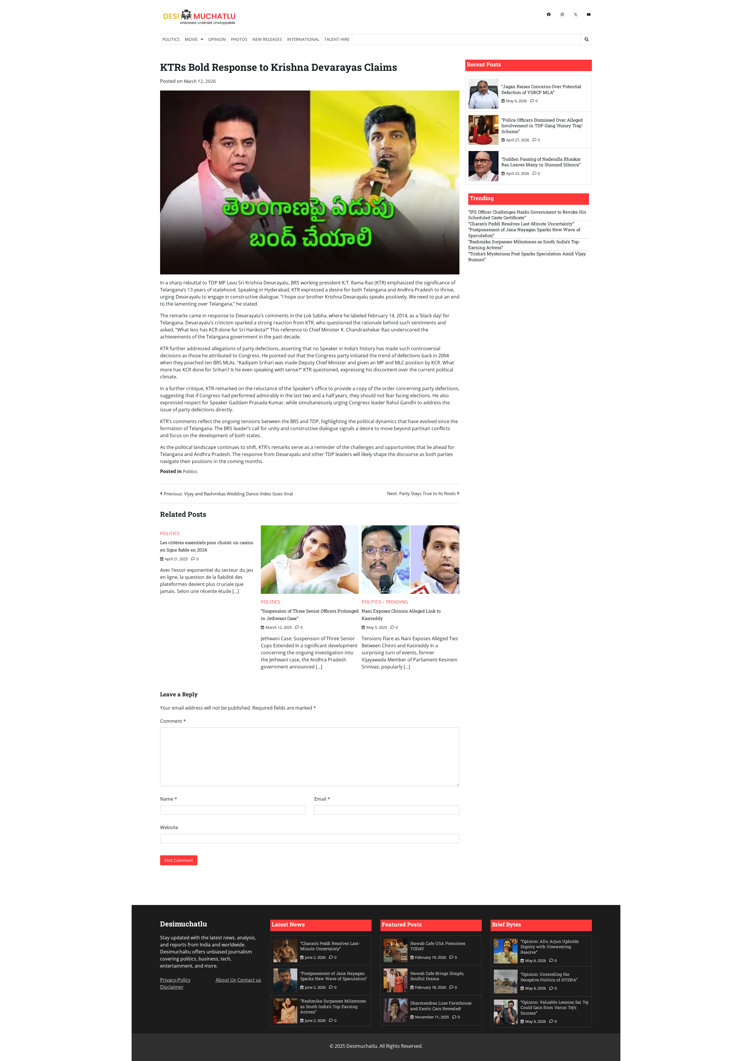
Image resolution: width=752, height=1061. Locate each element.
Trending (397, 602)
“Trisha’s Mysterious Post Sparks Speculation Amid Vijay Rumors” (527, 256)
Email (322, 799)
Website (169, 827)
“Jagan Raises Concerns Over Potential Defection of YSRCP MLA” (541, 89)
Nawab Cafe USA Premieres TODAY (437, 946)
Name (168, 799)
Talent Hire (337, 39)
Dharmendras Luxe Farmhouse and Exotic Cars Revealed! (440, 1005)
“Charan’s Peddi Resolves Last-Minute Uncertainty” (521, 224)
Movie (191, 39)
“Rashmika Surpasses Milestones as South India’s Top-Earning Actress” (524, 244)
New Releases (267, 39)
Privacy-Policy (175, 980)
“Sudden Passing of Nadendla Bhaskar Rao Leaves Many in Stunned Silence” (541, 162)
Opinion (217, 39)
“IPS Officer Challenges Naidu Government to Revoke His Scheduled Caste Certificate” (527, 215)
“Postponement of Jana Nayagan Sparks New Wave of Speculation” (524, 232)
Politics (171, 39)
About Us (226, 980)
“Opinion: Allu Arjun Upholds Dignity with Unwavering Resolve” (550, 946)
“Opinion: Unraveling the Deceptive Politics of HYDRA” (549, 977)
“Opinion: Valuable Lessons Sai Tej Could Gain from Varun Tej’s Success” (554, 1007)
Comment (173, 721)
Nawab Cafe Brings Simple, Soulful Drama (437, 976)
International (303, 39)
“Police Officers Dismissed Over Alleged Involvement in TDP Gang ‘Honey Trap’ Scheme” (542, 125)
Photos (239, 39)
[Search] (586, 39)
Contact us (249, 980)
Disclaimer (172, 987)
